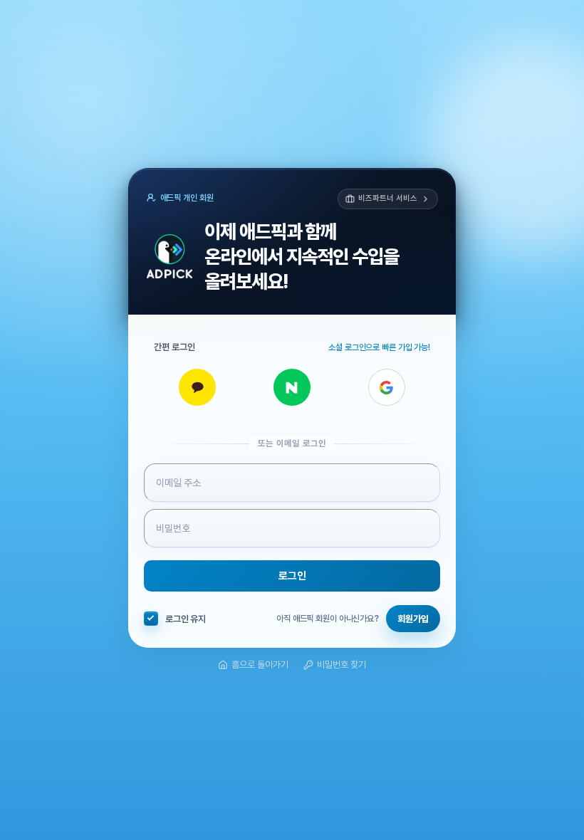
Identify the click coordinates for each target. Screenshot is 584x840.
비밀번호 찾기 (341, 664)
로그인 (292, 575)
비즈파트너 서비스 (387, 198)
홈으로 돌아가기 (259, 664)
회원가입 (413, 619)
